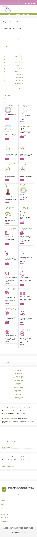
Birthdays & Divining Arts (19, 71)
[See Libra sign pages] (19, 529)
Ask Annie (18, 381)
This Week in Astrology (6, 95)
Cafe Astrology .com (7, 8)
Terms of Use (3, 501)
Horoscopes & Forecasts (19, 58)
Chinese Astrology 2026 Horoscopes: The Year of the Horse (10, 186)
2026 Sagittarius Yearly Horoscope (26, 250)
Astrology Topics (18, 395)
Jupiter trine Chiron (11, 143)
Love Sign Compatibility (19, 70)
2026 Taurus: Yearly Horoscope (26, 229)
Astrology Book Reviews (19, 80)
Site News (2, 504)
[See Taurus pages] (7, 529)
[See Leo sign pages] (15, 529)
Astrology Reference (19, 77)
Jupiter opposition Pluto (26, 164)
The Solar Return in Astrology (26, 185)
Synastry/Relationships (19, 390)
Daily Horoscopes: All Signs (7, 91)
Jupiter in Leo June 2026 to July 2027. (8, 466)
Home (2, 497)
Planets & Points (19, 68)
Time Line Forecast (7, 413)
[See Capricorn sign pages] (27, 529)
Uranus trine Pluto (25, 143)
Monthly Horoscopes (4, 517)
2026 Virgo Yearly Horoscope (11, 229)
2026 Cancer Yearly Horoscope (26, 309)
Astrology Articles (19, 61)
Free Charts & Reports (4, 514)
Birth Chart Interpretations (19, 56)
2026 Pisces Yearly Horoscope (10, 270)
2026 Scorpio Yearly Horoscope (11, 250)
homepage (12, 31)
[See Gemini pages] (10, 529)
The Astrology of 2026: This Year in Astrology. (23, 459)
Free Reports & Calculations (19, 83)
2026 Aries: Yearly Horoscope (10, 329)
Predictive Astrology (19, 74)
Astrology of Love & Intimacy (19, 62)
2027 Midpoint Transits (26, 106)
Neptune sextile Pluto (11, 164)
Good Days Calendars (4, 518)
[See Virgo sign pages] (17, 529)
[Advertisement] (18, 433)
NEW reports (9, 421)
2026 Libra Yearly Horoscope (26, 270)
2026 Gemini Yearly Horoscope (26, 290)
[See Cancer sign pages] (12, 529)
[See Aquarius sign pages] (30, 529)
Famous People (19, 65)
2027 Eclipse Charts (11, 123)
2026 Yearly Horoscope (26, 208)
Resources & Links (18, 398)
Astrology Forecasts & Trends (19, 59)
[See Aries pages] (5, 529)
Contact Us (3, 500)
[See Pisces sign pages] (32, 529)
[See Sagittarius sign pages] (24, 529)
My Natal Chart (9, 105)
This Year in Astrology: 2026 (11, 208)
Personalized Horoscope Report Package (11, 418)
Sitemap (2, 503)
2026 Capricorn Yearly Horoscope (11, 309)
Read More (22, 121)
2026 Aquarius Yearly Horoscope (26, 330)
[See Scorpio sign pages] (22, 529)
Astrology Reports (19, 55)
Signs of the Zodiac (19, 67)
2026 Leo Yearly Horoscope (11, 289)
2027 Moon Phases (25, 126)
